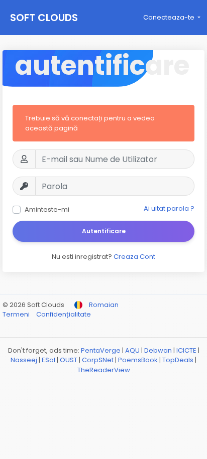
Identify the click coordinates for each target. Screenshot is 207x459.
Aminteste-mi (47, 209)
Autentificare (104, 231)
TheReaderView (103, 370)
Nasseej (24, 360)
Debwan (158, 350)
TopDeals (177, 360)
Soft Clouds (44, 18)
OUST (68, 360)
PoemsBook (138, 360)
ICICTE (186, 350)
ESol (48, 360)
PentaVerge (101, 350)
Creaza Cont (134, 256)
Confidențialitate (63, 314)
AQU (132, 350)
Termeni (17, 314)
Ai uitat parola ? (169, 208)
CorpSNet (98, 360)
